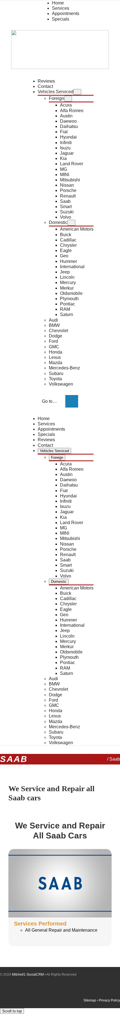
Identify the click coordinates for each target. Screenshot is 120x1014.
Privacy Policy (109, 1000)
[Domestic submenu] (71, 223)
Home (100, 759)
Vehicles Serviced (55, 91)
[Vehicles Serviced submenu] (77, 92)
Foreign (56, 98)
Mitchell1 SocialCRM (28, 974)
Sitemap (89, 1000)
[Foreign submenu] (68, 99)
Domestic (58, 222)
